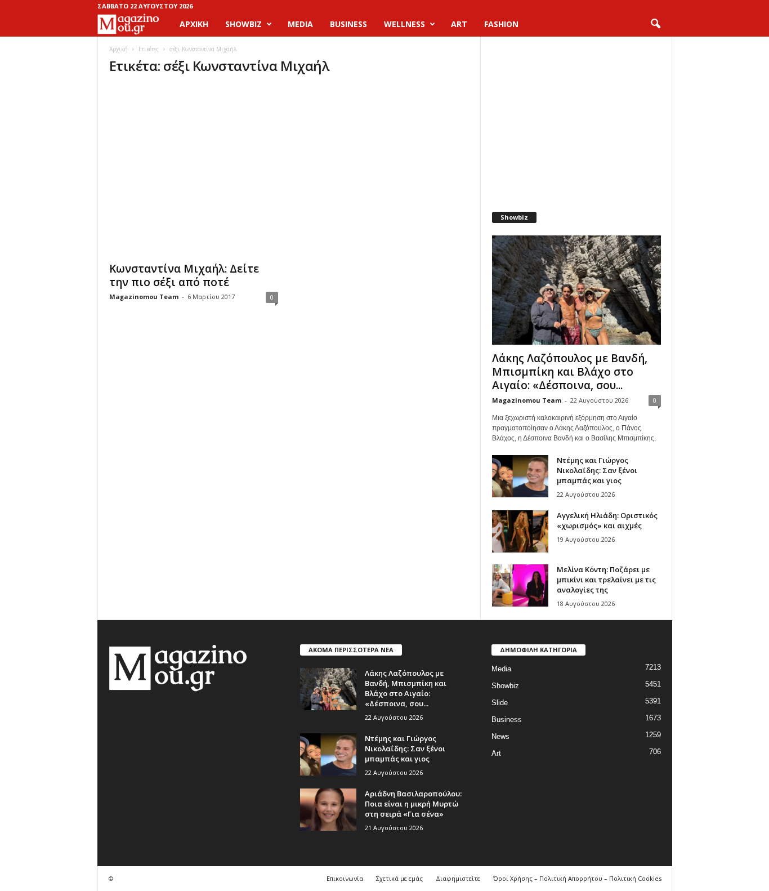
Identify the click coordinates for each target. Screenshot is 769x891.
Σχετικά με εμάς (399, 878)
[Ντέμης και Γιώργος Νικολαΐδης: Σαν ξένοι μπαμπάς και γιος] (520, 476)
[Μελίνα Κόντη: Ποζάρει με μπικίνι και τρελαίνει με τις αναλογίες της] (520, 585)
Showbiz (505, 685)
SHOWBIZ (243, 24)
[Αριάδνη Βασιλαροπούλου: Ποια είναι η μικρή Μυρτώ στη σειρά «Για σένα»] (328, 809)
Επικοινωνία (345, 878)
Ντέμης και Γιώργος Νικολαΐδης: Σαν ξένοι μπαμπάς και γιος (597, 470)
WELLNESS (404, 24)
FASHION (501, 24)
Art (496, 753)
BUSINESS (348, 24)
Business (506, 719)
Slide (499, 702)
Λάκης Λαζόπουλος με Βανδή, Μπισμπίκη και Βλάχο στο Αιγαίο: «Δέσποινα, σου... (569, 372)
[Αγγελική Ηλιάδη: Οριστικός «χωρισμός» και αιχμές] (520, 531)
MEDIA (300, 24)
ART (459, 24)
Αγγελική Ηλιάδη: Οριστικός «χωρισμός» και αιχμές (607, 520)
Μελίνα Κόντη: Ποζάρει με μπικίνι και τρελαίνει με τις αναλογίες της (606, 579)
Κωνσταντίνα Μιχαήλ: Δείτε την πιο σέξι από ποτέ (184, 275)
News (500, 736)
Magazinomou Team (143, 296)
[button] (655, 24)
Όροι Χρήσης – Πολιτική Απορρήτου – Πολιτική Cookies (577, 878)
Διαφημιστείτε (458, 878)
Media (501, 669)
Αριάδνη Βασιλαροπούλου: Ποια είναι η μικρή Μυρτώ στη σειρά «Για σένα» (413, 803)
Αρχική (194, 24)
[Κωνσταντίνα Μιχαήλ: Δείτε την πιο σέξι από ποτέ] (193, 170)
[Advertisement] (575, 118)
